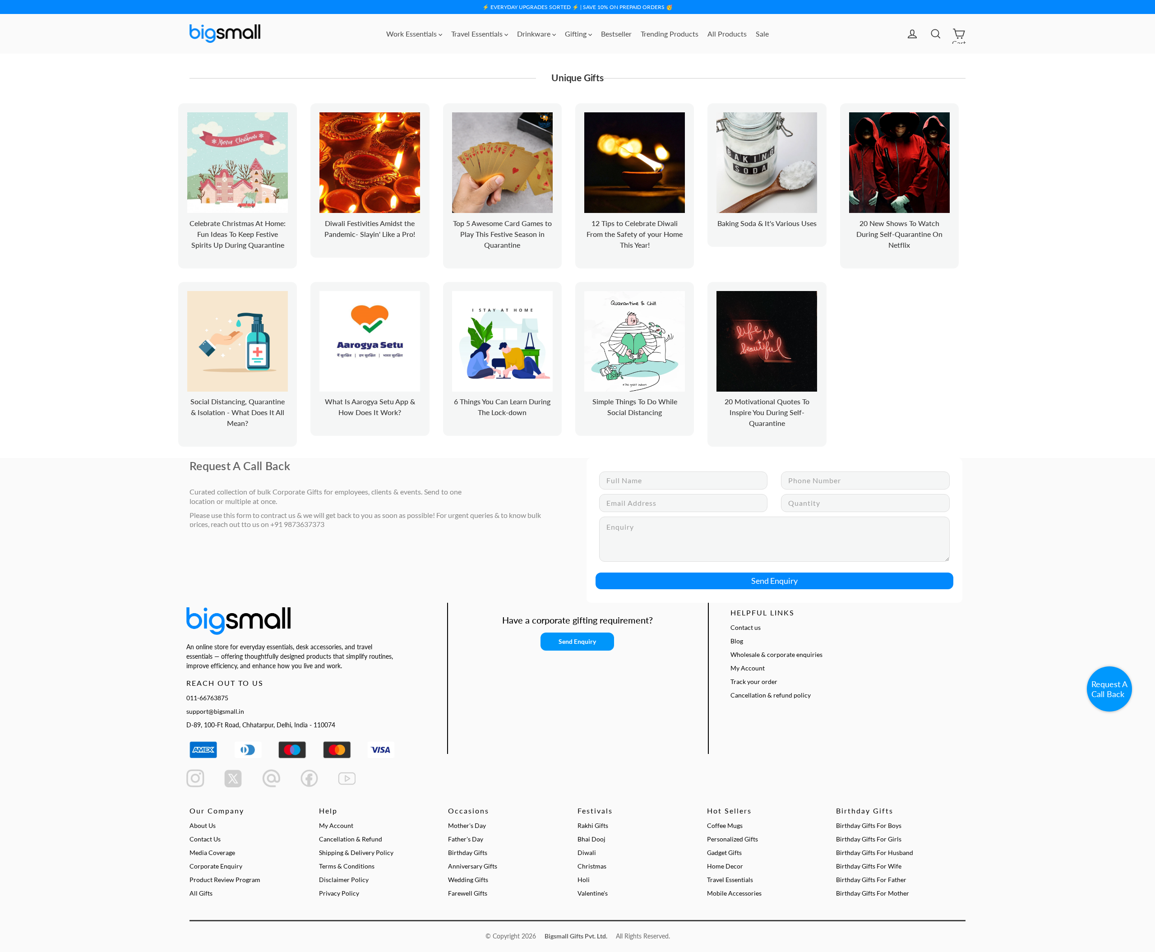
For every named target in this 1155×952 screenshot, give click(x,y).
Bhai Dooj (591, 839)
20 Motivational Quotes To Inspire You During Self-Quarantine (767, 412)
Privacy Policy (339, 893)
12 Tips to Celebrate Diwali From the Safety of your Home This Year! (635, 234)
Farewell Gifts (467, 893)
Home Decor (725, 866)
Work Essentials (412, 33)
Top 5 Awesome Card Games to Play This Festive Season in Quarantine (502, 234)
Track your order (753, 681)
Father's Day (465, 839)
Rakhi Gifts (593, 825)
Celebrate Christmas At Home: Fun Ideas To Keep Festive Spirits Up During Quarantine (237, 234)
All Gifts (201, 893)
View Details (250, 172)
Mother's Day (467, 825)
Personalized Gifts (732, 839)
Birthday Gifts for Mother (872, 893)
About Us (202, 825)
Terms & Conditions (346, 866)
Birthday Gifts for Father (871, 879)
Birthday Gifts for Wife (868, 866)
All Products (727, 33)
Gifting (576, 33)
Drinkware (534, 33)
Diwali (587, 852)
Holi (584, 879)
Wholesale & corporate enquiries (776, 654)
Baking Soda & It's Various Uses (767, 223)
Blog (736, 641)
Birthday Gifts (467, 852)
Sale (762, 33)
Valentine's (593, 893)
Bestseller (616, 33)
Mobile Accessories (734, 893)
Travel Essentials (477, 33)
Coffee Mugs (725, 825)
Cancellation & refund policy (770, 695)
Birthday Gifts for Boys (868, 825)
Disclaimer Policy (344, 879)
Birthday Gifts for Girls (868, 839)
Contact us (745, 627)
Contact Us (205, 839)
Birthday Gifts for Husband (874, 852)
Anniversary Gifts (472, 866)
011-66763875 (207, 698)
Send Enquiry (774, 581)
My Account (747, 668)
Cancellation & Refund (350, 839)
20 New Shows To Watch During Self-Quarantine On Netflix (899, 234)
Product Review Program (224, 879)
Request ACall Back (1109, 689)
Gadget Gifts (724, 852)
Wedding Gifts (468, 879)
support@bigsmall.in (215, 711)
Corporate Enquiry (215, 866)
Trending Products (669, 33)
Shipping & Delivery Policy (356, 852)
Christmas (592, 866)
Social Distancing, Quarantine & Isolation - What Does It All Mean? (237, 412)
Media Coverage (212, 852)
